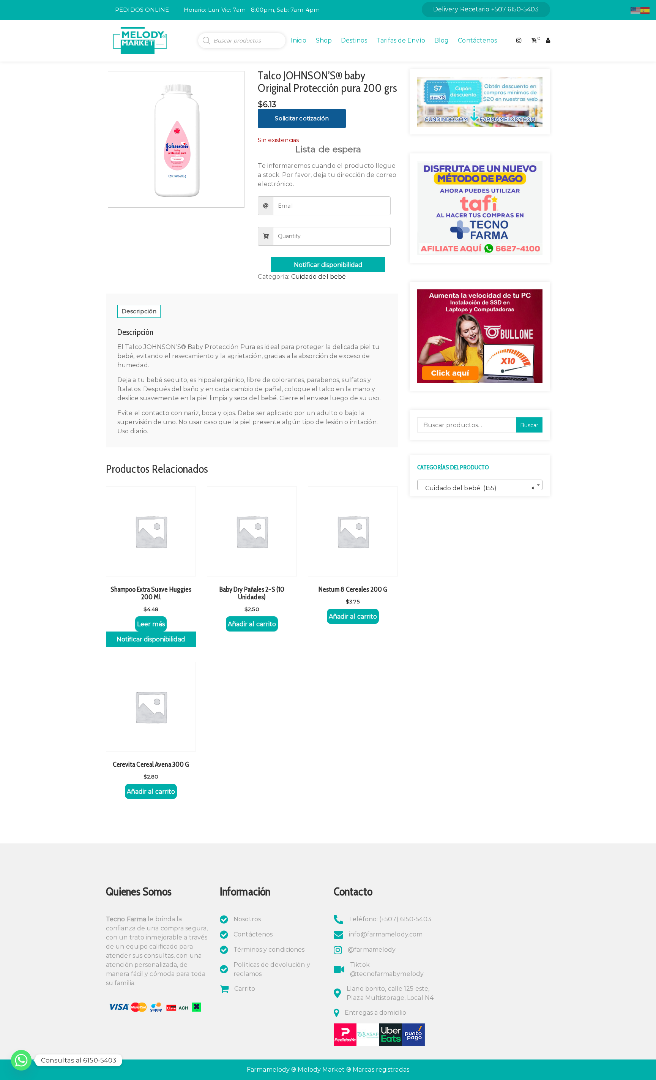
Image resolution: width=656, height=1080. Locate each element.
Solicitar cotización (302, 118)
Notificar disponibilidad (328, 264)
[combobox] (479, 485)
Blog (441, 40)
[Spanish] (645, 10)
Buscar (529, 425)
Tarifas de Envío (400, 40)
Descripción (138, 311)
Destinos (354, 40)
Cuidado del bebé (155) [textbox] (478, 488)
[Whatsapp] (21, 1060)
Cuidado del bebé (318, 276)
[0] (534, 40)
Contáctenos (477, 40)
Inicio (299, 40)
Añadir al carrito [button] (252, 624)
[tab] (139, 311)
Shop (324, 40)
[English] (635, 10)
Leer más (151, 624)
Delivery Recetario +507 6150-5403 (486, 9)
